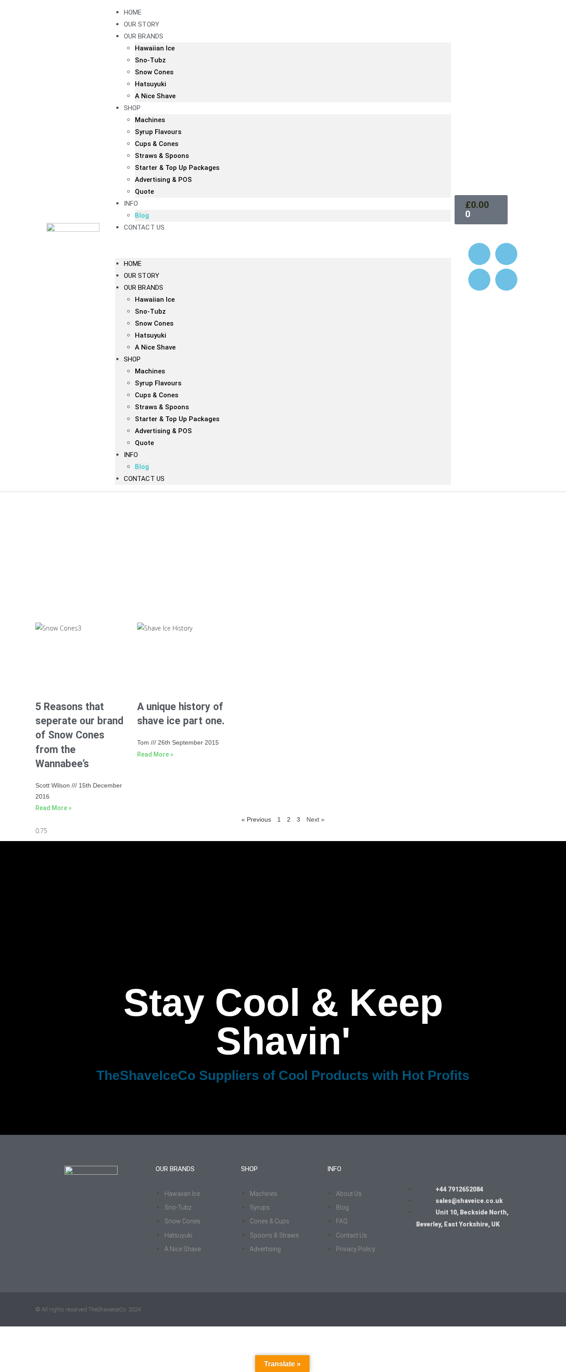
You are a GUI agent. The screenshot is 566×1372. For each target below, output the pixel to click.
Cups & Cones (156, 144)
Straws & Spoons (162, 156)
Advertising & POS (163, 180)
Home (133, 264)
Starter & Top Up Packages (177, 168)
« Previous (256, 819)
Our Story (141, 276)
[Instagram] (479, 254)
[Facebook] (506, 254)
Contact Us (144, 227)
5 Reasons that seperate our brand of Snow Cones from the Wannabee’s (79, 735)
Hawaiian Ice (155, 48)
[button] (283, 245)
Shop (132, 108)
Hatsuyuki (150, 84)
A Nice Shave (155, 96)
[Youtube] (479, 280)
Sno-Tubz (150, 60)
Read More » (53, 807)
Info (131, 204)
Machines (150, 120)
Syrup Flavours (158, 132)
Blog (142, 467)
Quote (144, 192)
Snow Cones (154, 72)
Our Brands (143, 36)
